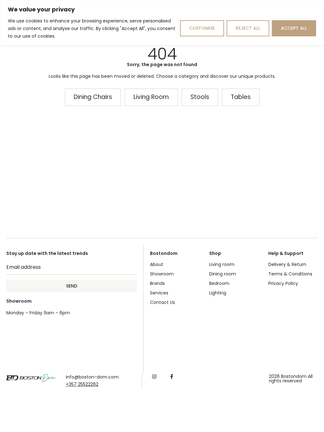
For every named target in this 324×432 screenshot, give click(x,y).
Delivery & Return (287, 264)
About (156, 264)
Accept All (294, 28)
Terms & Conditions (290, 274)
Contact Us (162, 302)
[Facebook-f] (171, 376)
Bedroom (219, 283)
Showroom (162, 274)
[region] (162, 22)
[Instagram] (154, 376)
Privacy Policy (283, 283)
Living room (221, 264)
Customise (202, 28)
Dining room (222, 274)
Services (159, 293)
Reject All (248, 28)
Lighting (217, 293)
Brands (157, 283)
